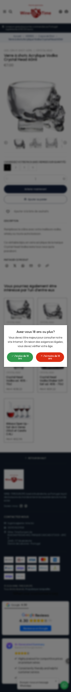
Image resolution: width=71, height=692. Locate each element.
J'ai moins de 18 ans (51, 357)
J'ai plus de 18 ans (21, 357)
